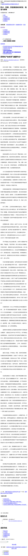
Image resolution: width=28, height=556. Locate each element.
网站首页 (5, 531)
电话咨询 (6, 554)
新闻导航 (3, 27)
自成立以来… (6, 498)
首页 (4, 15)
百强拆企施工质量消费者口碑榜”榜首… (12, 501)
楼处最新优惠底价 (7, 53)
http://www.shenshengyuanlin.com (11, 59)
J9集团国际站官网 (10, 24)
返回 (24, 24)
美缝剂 (8, 547)
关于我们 (5, 16)
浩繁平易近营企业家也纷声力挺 (12, 491)
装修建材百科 (6, 19)
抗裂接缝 (23, 547)
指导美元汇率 (6, 49)
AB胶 (15, 548)
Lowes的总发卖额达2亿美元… (10, 503)
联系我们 (5, 20)
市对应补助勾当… (7, 500)
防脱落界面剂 (18, 547)
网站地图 (14, 544)
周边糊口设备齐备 (7, 47)
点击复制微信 (3, 541)
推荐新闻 (3, 43)
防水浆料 (12, 547)
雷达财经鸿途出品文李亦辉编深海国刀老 (13, 46)
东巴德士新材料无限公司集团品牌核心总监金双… (15, 504)
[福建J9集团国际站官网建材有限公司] (10, 4)
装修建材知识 (6, 18)
